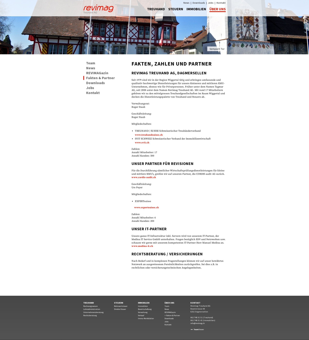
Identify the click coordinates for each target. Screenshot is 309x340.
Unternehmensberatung (93, 312)
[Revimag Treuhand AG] (101, 8)
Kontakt (221, 2)
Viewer (199, 329)
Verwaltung (142, 312)
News (186, 2)
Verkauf (141, 315)
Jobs (210, 2)
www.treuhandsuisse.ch (149, 134)
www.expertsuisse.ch (146, 207)
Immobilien (143, 306)
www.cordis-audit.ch (144, 177)
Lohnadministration (91, 309)
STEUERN (175, 9)
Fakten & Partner (100, 78)
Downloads (199, 2)
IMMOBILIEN (196, 9)
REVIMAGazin (97, 73)
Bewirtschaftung (145, 309)
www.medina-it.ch (142, 246)
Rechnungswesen (90, 306)
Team (90, 63)
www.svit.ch (142, 142)
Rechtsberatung (90, 315)
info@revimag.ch (197, 323)
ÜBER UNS (217, 9)
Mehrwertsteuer (120, 306)
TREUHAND (156, 9)
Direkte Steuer (120, 309)
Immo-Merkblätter (146, 318)
